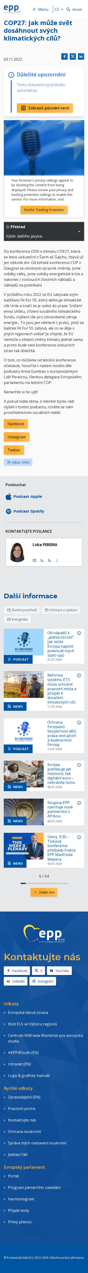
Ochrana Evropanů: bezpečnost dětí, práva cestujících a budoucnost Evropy (62, 733)
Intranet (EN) (19, 1064)
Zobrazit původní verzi (48, 108)
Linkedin (18, 981)
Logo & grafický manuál (29, 1075)
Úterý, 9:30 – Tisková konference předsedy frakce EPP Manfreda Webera (61, 848)
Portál (13, 1176)
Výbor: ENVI (20, 462)
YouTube (62, 970)
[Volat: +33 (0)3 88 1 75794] (49, 560)
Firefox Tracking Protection (44, 210)
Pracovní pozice (21, 1108)
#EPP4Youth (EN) (23, 1052)
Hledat (77, 9)
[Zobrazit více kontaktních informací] (57, 560)
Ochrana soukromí (24, 1131)
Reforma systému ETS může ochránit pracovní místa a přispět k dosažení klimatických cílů (61, 688)
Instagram (17, 436)
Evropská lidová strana (28, 1012)
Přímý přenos (20, 1222)
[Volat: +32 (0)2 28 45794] (42, 560)
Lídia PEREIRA (45, 544)
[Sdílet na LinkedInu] (81, 56)
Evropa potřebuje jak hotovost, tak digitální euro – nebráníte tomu (61, 774)
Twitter (14, 450)
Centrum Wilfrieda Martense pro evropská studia (45, 1038)
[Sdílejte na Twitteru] (73, 56)
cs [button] (57, 9)
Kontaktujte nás (22, 1120)
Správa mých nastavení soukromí (37, 1143)
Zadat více (47, 892)
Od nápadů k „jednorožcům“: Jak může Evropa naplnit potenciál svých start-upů (60, 644)
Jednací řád (17, 1154)
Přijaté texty (18, 1210)
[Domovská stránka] (12, 9)
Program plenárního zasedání (34, 1187)
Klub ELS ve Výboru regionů (32, 1024)
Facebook (16, 423)
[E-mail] (34, 560)
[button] (79, 231)
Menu (43, 9)
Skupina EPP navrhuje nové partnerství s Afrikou (60, 809)
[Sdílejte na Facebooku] (64, 56)
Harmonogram (21, 1199)
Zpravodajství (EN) (24, 1097)
